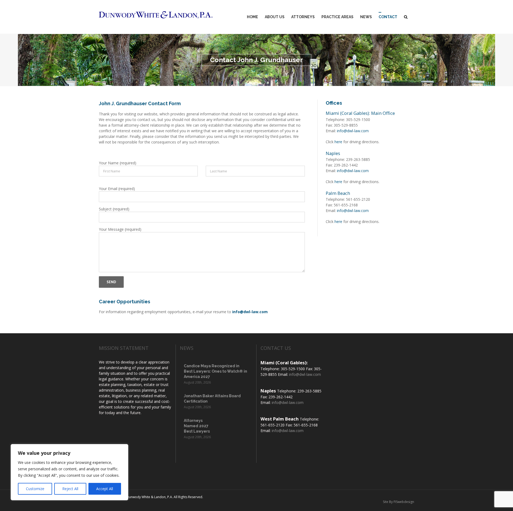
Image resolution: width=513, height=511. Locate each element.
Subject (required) (114, 208)
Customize (35, 488)
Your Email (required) (117, 188)
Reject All (70, 488)
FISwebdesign (404, 501)
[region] (69, 472)
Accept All (104, 488)
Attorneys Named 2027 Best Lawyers (197, 425)
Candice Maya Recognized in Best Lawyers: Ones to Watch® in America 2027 (215, 371)
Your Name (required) (117, 162)
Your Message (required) (120, 229)
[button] (405, 17)
